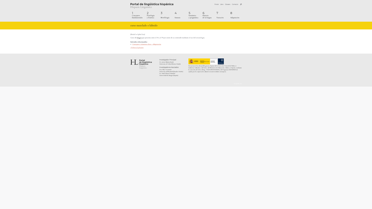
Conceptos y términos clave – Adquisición (146, 44)
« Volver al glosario (137, 48)
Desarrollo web (238, 84)
